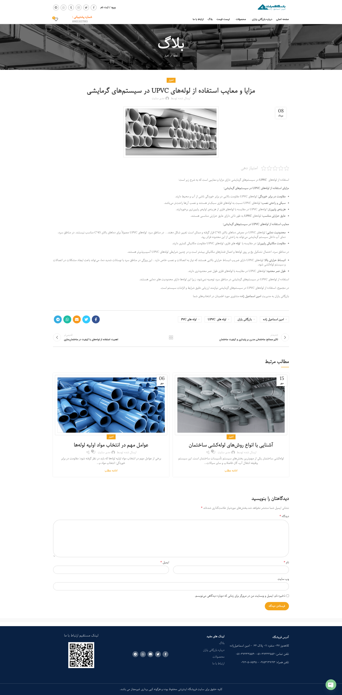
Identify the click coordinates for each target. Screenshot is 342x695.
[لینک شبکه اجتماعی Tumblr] (71, 7)
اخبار (166, 56)
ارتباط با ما (218, 663)
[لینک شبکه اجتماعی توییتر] (86, 7)
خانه (176, 55)
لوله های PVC (189, 319)
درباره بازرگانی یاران (213, 650)
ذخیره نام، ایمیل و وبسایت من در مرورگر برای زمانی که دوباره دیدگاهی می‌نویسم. (240, 595)
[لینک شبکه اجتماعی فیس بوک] (94, 7)
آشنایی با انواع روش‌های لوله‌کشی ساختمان (231, 445)
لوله (238, 243)
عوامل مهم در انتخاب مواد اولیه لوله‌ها (111, 445)
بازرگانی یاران (245, 319)
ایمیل (164, 562)
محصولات (218, 656)
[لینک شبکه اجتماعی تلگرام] (56, 7)
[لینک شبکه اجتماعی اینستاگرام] (79, 7)
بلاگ (221, 643)
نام (286, 562)
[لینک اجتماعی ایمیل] (77, 319)
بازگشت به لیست (171, 337)
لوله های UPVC (217, 319)
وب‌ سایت (283, 579)
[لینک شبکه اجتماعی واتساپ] (63, 7)
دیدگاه (284, 516)
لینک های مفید (215, 636)
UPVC (263, 180)
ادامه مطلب (231, 470)
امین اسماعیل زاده (250, 296)
